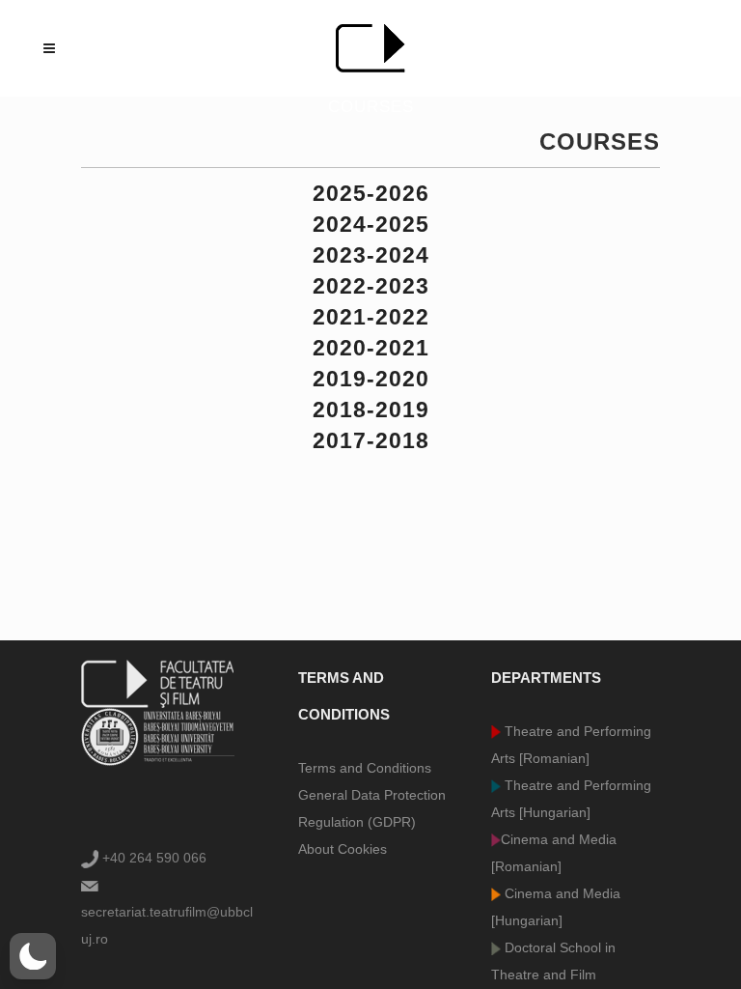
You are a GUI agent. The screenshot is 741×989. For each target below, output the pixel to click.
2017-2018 (371, 440)
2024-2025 (371, 224)
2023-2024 (371, 255)
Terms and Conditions (364, 768)
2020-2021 (371, 347)
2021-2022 (371, 316)
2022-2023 (371, 285)
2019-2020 (371, 378)
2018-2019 (371, 409)
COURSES (599, 141)
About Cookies (342, 849)
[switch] (33, 956)
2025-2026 (371, 193)
